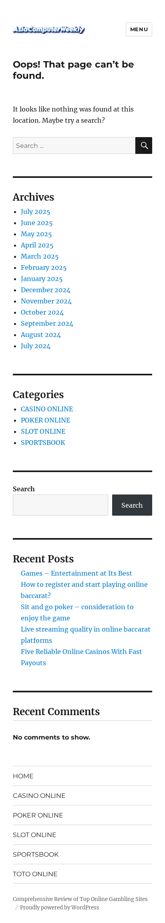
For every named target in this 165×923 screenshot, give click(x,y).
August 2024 (41, 335)
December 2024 (45, 290)
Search (24, 489)
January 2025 (42, 279)
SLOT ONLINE (43, 431)
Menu (139, 29)
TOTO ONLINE (35, 874)
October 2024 (42, 312)
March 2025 (40, 256)
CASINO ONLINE (47, 409)
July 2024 (35, 346)
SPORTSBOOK (43, 443)
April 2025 (37, 245)
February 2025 (44, 267)
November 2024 (46, 301)
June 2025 (37, 223)
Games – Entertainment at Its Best (76, 573)
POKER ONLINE (45, 420)
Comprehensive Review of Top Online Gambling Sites (80, 899)
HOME (23, 776)
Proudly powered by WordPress (59, 907)
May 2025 (36, 234)
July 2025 (35, 211)
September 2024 (47, 323)
